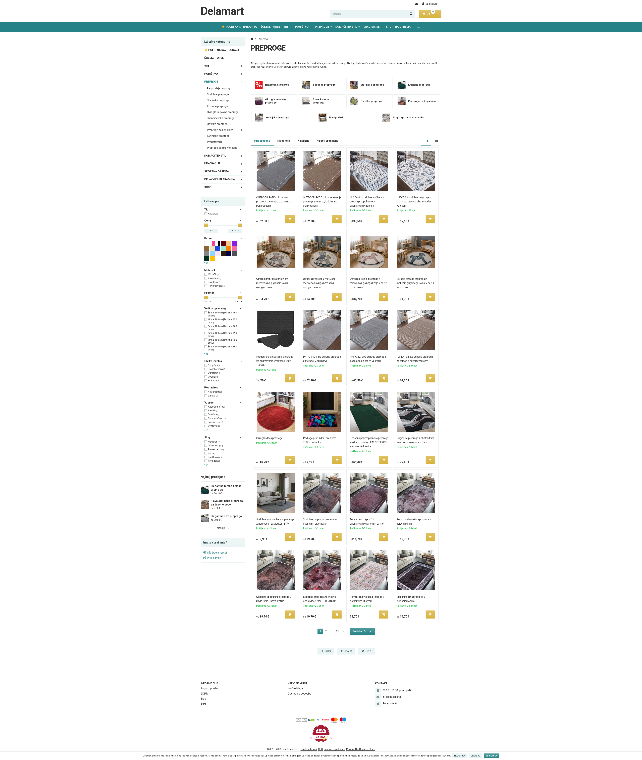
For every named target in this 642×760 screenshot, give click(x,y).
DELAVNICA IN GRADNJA (219, 179)
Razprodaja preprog (218, 88)
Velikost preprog (215, 308)
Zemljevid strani (309, 749)
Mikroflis (213, 274)
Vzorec (208, 402)
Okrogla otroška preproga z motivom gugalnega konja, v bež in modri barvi (416, 283)
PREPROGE (324, 27)
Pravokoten (216, 369)
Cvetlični (214, 426)
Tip (206, 209)
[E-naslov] (417, 4)
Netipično (214, 365)
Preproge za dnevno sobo (222, 147)
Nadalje (221, 528)
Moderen (215, 441)
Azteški (213, 410)
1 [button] (321, 632)
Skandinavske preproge (221, 118)
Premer (209, 292)
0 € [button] (430, 14)
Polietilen (214, 282)
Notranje (215, 391)
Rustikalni (215, 457)
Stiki (203, 703)
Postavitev (211, 387)
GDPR (204, 693)
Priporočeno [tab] (262, 140)
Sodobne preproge (218, 94)
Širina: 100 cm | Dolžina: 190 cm (222, 334)
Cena (207, 220)
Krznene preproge (217, 106)
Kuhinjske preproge (218, 135)
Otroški (213, 414)
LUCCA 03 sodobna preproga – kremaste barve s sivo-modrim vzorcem (414, 201)
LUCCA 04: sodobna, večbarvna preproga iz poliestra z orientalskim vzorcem (367, 201)
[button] (437, 14)
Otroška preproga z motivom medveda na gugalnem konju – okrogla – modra (320, 283)
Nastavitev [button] (459, 755)
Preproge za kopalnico (220, 130)
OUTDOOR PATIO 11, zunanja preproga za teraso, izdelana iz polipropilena (273, 201)
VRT (286, 26)
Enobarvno (215, 422)
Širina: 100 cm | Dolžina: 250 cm (222, 341)
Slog (207, 437)
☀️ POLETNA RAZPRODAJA (239, 26)
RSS (320, 749)
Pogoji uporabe (209, 688)
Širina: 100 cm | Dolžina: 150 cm (222, 321)
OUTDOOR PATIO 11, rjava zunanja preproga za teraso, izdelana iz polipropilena (322, 201)
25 (337, 631)
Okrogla (214, 373)
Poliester (214, 278)
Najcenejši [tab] (283, 140)
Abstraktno (216, 406)
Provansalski (216, 449)
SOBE (207, 187)
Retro (212, 453)
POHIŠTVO (302, 26)
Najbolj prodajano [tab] (327, 140)
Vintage (214, 460)
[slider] (206, 225)
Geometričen (217, 418)
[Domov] (252, 39)
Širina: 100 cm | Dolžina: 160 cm (222, 328)
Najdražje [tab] (303, 140)
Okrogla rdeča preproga (269, 438)
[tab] (426, 141)
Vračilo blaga (295, 688)
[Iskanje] (411, 14)
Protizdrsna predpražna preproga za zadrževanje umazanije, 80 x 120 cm (274, 361)
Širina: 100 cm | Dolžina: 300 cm (222, 348)
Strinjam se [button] (492, 755)
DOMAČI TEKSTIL (346, 26)
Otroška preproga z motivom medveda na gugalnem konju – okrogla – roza (273, 283)
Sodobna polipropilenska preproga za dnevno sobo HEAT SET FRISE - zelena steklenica (369, 442)
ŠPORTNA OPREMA (398, 26)
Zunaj (213, 395)
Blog (203, 698)
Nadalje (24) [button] (360, 631)
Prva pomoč (214, 557)
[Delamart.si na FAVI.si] (321, 733)
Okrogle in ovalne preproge (223, 112)
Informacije (209, 683)
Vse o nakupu (297, 683)
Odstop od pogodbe (299, 693)
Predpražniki (214, 141)
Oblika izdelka (213, 361)
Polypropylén (216, 285)
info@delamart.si (217, 552)
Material (209, 270)
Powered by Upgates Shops (360, 749)
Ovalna (213, 376)
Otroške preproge (217, 124)
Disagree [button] (475, 755)
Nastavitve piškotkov (334, 749)
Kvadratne (214, 380)
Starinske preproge (218, 100)
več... (206, 263)
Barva (208, 238)
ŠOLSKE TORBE (270, 26)
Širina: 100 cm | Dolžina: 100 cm (222, 314)
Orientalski (215, 445)
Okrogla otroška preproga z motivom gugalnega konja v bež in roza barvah (368, 283)
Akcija (213, 213)
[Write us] (378, 703)
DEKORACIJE (371, 26)
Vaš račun (431, 3)
